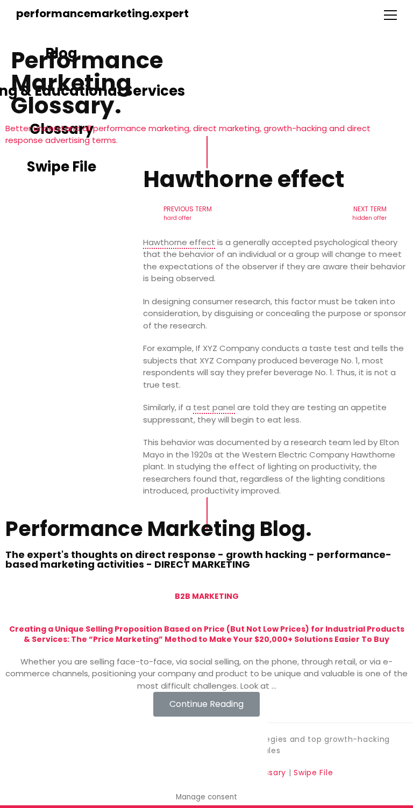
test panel (214, 407)
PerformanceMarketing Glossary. (87, 83)
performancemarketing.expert (102, 13)
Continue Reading (206, 704)
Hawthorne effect (179, 242)
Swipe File (313, 772)
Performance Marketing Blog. (158, 528)
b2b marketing (207, 596)
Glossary (269, 772)
